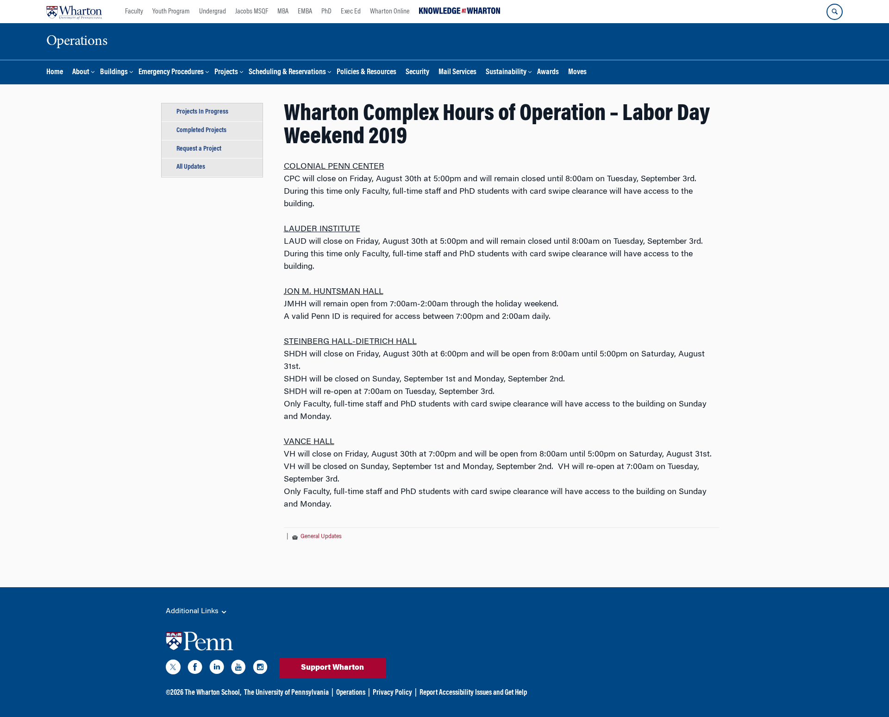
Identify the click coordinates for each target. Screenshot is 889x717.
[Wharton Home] (74, 11)
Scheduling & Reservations (287, 72)
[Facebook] (195, 669)
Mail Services (457, 72)
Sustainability (506, 72)
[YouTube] (238, 669)
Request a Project (198, 149)
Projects (226, 72)
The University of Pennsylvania (286, 693)
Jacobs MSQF (251, 11)
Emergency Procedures (171, 72)
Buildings (114, 72)
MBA (282, 11)
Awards (548, 72)
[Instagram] (260, 669)
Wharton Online (390, 11)
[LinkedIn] (216, 669)
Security (417, 72)
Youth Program (171, 11)
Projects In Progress (202, 111)
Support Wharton (332, 668)
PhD (326, 11)
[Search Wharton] (834, 12)
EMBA (305, 11)
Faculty (134, 11)
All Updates (190, 167)
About (80, 72)
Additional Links (193, 611)
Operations (350, 693)
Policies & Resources (366, 72)
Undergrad (212, 11)
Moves (577, 72)
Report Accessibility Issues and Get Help (473, 693)
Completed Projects (201, 130)
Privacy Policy (392, 693)
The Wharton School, (213, 693)
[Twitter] (173, 669)
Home (54, 72)
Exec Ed (351, 11)
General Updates (321, 536)
